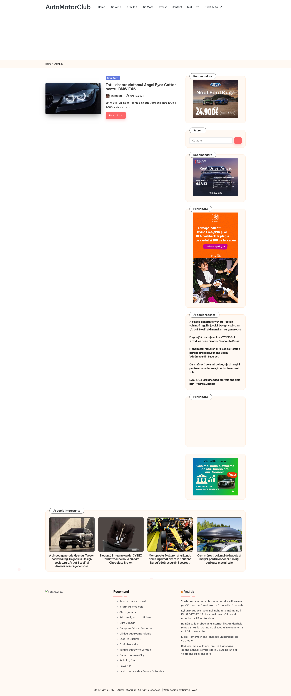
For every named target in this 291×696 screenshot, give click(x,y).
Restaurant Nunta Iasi (132, 601)
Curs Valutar (127, 623)
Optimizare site (128, 644)
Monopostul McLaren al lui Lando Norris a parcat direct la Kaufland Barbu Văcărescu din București (214, 352)
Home (48, 64)
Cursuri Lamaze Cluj (131, 655)
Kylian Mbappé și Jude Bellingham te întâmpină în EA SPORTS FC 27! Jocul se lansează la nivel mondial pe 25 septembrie (211, 614)
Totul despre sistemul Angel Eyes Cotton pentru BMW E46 (141, 86)
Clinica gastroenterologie (135, 633)
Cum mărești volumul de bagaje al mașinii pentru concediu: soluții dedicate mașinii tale (214, 368)
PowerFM (125, 666)
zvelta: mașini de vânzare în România (142, 671)
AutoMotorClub (68, 7)
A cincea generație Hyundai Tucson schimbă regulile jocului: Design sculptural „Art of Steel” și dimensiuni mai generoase (215, 325)
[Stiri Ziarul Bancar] (215, 257)
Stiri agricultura (128, 612)
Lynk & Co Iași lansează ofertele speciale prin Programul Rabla (214, 381)
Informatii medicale (131, 606)
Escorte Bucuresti (130, 639)
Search (197, 130)
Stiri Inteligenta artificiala (135, 617)
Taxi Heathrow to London (135, 649)
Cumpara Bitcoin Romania (135, 628)
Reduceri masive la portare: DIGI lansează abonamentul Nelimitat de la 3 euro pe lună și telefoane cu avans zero (209, 649)
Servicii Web (189, 690)
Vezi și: (189, 591)
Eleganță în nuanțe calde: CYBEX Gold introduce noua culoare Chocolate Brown (214, 339)
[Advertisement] (145, 37)
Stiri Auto (112, 78)
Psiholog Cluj (127, 660)
